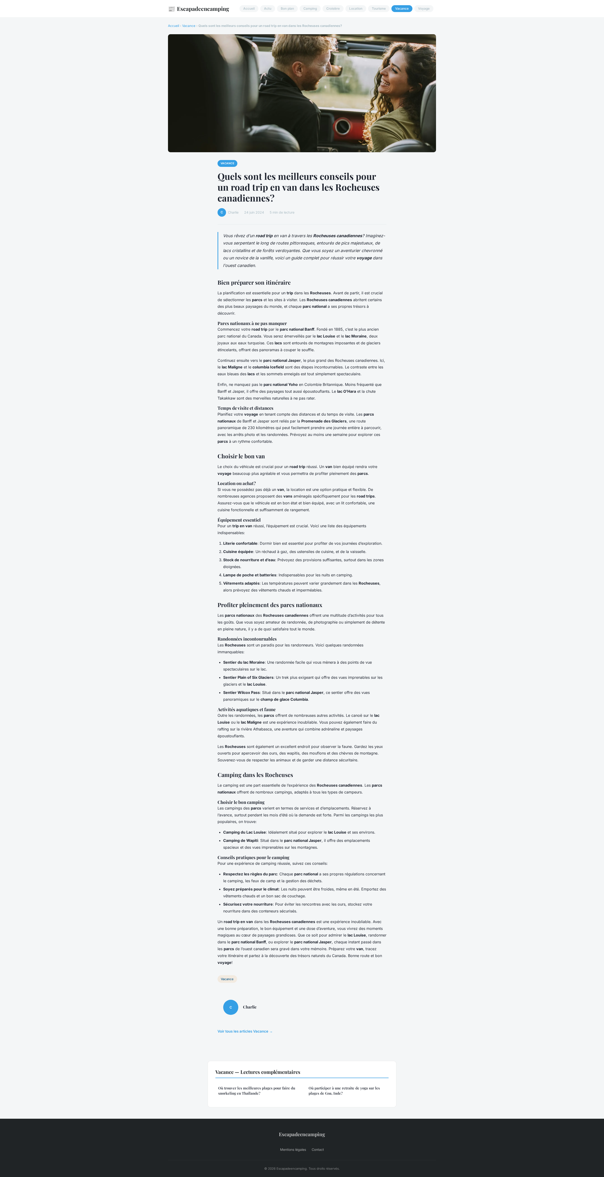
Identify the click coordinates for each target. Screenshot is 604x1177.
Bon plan (287, 9)
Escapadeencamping (198, 8)
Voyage (424, 9)
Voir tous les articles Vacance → (245, 1031)
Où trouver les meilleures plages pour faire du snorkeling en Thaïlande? (256, 1090)
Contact (318, 1149)
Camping (310, 9)
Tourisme (379, 9)
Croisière (333, 9)
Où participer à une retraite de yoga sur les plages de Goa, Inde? (344, 1090)
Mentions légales (293, 1149)
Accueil (249, 9)
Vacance (402, 9)
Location (355, 9)
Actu (267, 9)
